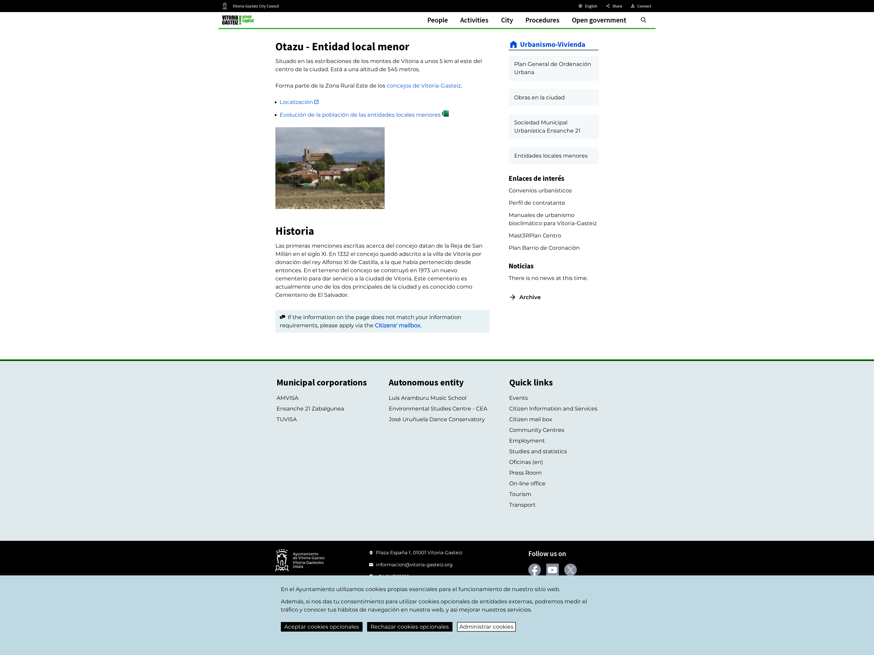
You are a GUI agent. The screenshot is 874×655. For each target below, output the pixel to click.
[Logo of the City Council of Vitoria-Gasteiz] (300, 560)
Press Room (525, 472)
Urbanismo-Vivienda (552, 44)
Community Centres (536, 430)
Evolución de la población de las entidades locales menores (360, 114)
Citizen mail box (530, 419)
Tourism (520, 494)
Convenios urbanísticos (540, 190)
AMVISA (287, 398)
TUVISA (287, 419)
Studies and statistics (538, 451)
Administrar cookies (486, 626)
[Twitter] (570, 570)
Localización (296, 102)
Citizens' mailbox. (398, 325)
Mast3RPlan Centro (535, 235)
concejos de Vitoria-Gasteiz (424, 85)
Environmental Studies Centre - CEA (438, 408)
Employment (527, 440)
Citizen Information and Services (553, 408)
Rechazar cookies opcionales (410, 626)
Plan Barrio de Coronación (544, 247)
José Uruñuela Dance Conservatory (437, 419)
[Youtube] (552, 570)
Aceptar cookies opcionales (321, 626)
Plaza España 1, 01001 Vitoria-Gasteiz (419, 552)
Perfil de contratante (537, 202)
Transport (522, 504)
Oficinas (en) (526, 462)
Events (518, 398)
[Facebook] (534, 570)
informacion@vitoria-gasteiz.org (414, 564)
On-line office (527, 483)
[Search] (643, 20)
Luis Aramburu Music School (427, 398)
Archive (530, 297)
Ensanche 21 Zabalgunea (310, 408)
